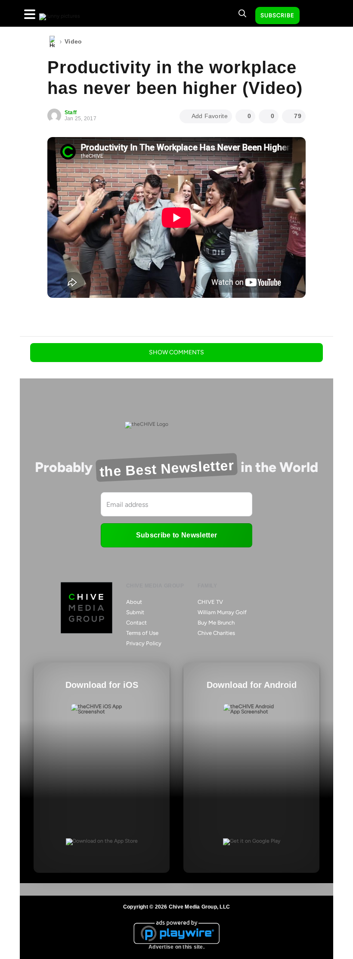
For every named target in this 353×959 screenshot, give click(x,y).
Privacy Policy (143, 643)
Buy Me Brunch (216, 622)
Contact (136, 622)
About (134, 602)
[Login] (314, 16)
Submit (135, 612)
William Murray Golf (222, 612)
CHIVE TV (210, 602)
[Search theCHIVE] (242, 13)
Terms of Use (142, 633)
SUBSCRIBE (277, 15)
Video (73, 41)
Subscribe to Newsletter (176, 535)
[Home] (52, 42)
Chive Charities (216, 633)
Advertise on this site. (176, 947)
